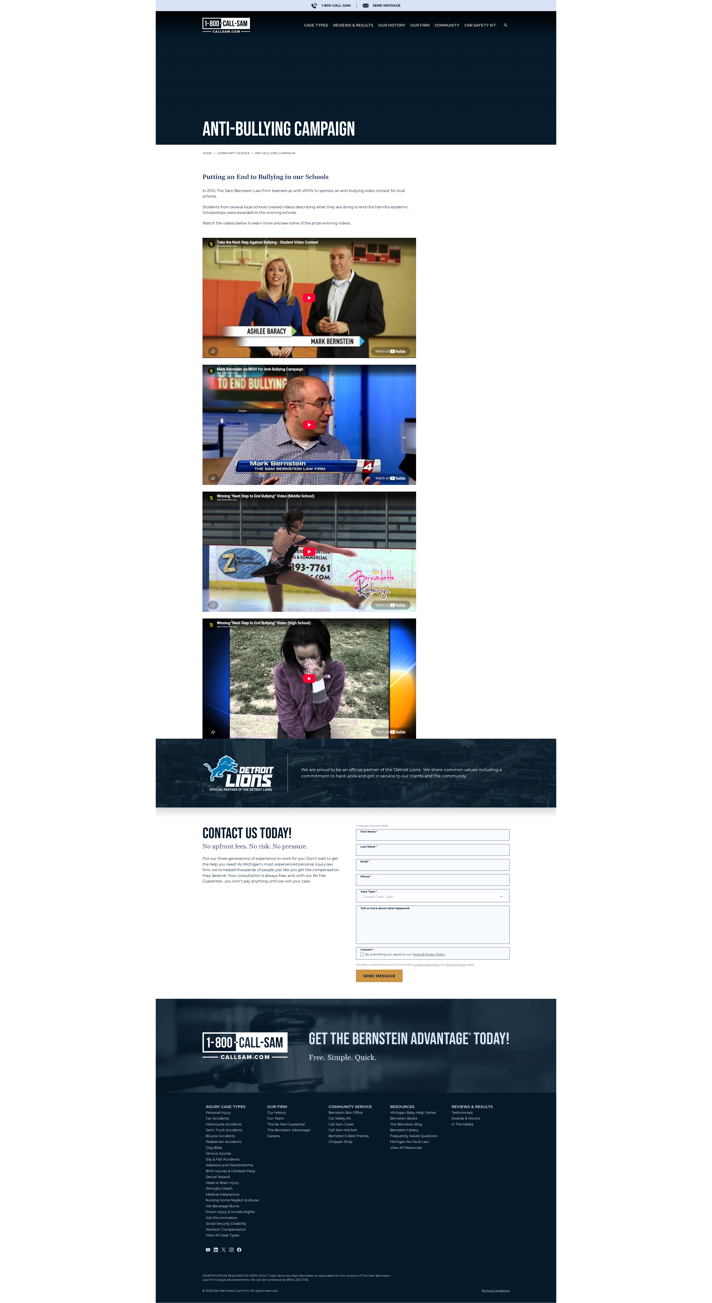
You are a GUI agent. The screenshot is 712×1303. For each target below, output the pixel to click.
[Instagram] (231, 1250)
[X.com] (224, 1250)
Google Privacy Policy (426, 964)
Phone (365, 876)
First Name (368, 831)
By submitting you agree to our (405, 954)
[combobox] (432, 896)
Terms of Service (456, 964)
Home (207, 153)
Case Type (368, 891)
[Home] (226, 25)
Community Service (233, 153)
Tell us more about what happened (384, 908)
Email (365, 861)
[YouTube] (208, 1250)
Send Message (379, 976)
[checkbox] (362, 954)
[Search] (506, 25)
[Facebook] (239, 1250)
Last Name (368, 846)
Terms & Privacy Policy (429, 954)
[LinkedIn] (216, 1250)
